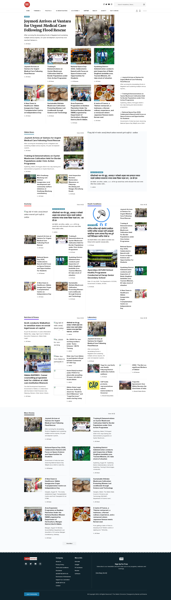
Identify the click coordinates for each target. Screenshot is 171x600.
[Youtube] (35, 564)
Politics (94, 172)
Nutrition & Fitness (31, 317)
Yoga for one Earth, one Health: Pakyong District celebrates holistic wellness (107, 369)
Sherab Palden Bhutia (140, 391)
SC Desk (28, 43)
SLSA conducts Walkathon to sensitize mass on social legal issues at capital (37, 325)
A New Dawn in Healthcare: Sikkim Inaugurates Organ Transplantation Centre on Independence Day (33, 108)
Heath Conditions (94, 204)
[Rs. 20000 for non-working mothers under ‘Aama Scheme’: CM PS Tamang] (60, 342)
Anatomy (27, 204)
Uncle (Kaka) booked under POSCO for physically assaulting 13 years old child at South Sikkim (74, 375)
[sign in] (137, 11)
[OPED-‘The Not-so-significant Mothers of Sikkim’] (125, 368)
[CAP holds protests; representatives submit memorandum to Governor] (93, 385)
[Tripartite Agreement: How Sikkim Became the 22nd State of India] (125, 385)
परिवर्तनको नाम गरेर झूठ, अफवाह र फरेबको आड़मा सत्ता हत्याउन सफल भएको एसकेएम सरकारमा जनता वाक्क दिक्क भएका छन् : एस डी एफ (74, 327)
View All (79, 133)
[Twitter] (106, 4)
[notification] (140, 11)
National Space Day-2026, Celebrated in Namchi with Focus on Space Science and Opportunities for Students (44, 264)
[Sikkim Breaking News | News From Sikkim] (27, 4)
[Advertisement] (133, 44)
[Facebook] (104, 4)
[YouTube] (109, 4)
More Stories (29, 413)
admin (94, 187)
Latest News (92, 225)
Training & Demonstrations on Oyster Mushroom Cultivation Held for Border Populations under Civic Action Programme (76, 242)
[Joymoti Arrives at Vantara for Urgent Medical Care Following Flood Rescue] (94, 30)
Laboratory (92, 317)
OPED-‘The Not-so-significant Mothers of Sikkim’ (139, 367)
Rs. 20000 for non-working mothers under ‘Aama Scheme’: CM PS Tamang (74, 343)
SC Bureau (75, 81)
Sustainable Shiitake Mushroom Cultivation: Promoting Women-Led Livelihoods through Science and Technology (57, 108)
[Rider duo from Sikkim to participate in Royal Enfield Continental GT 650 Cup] (60, 359)
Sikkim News (29, 132)
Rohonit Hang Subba (107, 395)
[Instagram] (111, 4)
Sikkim (27, 16)
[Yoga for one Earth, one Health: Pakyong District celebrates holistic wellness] (93, 368)
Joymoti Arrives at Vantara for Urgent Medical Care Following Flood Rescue (47, 25)
